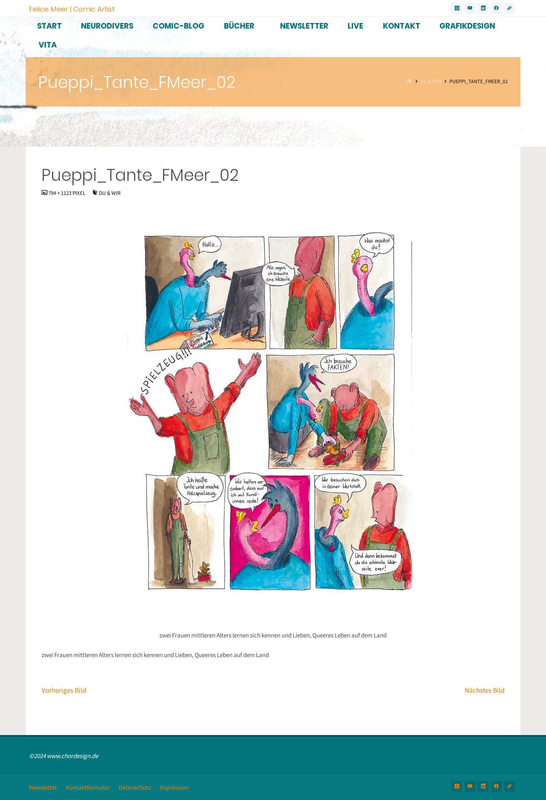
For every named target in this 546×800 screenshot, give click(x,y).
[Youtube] (470, 8)
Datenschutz (134, 787)
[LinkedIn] (483, 8)
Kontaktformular (88, 787)
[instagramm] (456, 8)
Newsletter (43, 787)
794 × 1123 (60, 192)
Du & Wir (430, 81)
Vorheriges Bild (64, 690)
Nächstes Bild (485, 690)
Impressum (174, 787)
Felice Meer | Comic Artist (72, 9)
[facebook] (496, 8)
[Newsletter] (509, 8)
